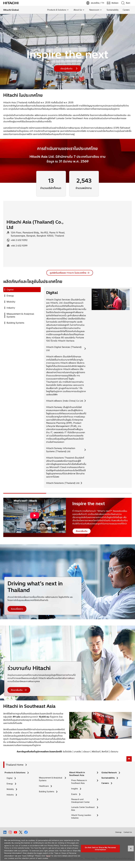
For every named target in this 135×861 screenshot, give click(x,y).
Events (74, 794)
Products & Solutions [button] (56, 10)
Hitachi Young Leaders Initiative (81, 816)
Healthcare (44, 786)
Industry (10, 795)
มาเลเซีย (77, 751)
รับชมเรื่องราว (17, 609)
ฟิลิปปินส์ (96, 751)
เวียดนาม (114, 751)
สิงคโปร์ (105, 751)
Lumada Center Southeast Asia (83, 808)
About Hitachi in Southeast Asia (77, 773)
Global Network (109, 772)
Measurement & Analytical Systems (50, 779)
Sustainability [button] (113, 10)
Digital (10, 778)
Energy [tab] (10, 295)
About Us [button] (78, 10)
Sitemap (118, 832)
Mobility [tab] (11, 301)
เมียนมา (86, 751)
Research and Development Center (81, 801)
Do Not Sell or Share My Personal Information (100, 848)
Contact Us (128, 832)
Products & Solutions (15, 772)
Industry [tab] (11, 307)
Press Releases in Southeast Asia (79, 781)
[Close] (131, 848)
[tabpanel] (88, 387)
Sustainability (108, 778)
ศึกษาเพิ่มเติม (17, 691)
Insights (74, 788)
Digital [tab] (10, 289)
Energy (10, 783)
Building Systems (46, 791)
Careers (105, 783)
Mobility (10, 789)
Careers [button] (126, 10)
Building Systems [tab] (15, 322)
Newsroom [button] (94, 10)
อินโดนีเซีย (67, 751)
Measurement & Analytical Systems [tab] (20, 315)
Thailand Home (14, 764)
